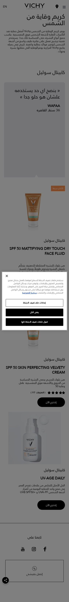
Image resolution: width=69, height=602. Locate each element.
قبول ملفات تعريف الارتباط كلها (34, 322)
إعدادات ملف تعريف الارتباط (34, 303)
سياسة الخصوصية (29, 293)
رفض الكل (34, 312)
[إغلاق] (7, 276)
